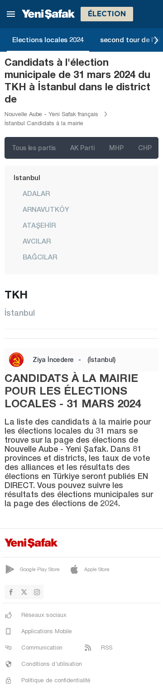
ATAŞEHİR (39, 225)
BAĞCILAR (40, 257)
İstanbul (27, 177)
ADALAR (36, 193)
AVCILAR (37, 241)
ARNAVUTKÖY (46, 209)
